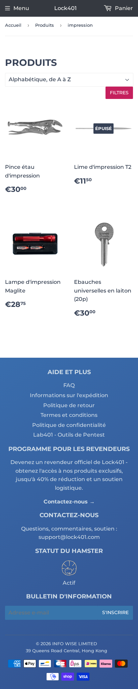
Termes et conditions (69, 415)
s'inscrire (115, 612)
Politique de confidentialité (69, 425)
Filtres (119, 93)
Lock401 (65, 8)
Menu (21, 8)
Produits (44, 25)
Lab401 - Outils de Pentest (69, 435)
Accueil (13, 25)
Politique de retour (69, 405)
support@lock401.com (69, 537)
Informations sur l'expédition (69, 395)
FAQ (69, 385)
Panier (123, 8)
